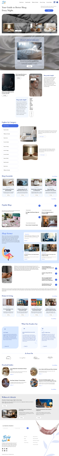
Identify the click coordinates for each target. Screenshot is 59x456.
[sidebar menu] (54, 2)
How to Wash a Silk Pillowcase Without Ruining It (48, 369)
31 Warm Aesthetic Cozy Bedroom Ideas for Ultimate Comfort (50, 310)
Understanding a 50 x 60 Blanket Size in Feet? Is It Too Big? (22, 190)
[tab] (10, 125)
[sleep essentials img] (8, 182)
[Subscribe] (28, 428)
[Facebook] (2, 449)
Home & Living (42, 2)
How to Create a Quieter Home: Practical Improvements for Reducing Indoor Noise (21, 24)
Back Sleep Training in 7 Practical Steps (17, 380)
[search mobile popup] (57, 2)
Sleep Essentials (27, 2)
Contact (25, 440)
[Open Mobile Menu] (4, 2)
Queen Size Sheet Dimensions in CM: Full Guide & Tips (50, 190)
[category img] (28, 134)
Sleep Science (21, 2)
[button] (52, 21)
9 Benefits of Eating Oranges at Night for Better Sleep (12, 400)
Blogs (25, 438)
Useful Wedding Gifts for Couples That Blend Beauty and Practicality (48, 267)
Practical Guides (49, 2)
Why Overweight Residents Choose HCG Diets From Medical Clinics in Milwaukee (47, 279)
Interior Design (6, 150)
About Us (25, 436)
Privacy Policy (26, 442)
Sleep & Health (6, 158)
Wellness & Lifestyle (35, 2)
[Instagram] (4, 449)
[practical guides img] (5, 371)
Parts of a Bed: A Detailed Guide (32, 225)
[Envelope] (6, 449)
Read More (25, 240)
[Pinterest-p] (2, 450)
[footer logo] (6, 438)
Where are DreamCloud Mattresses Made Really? (29, 61)
